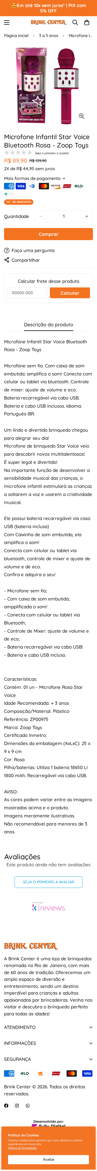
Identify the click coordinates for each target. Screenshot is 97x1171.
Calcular (70, 293)
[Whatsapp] (28, 1105)
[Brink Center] (49, 22)
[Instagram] (17, 1105)
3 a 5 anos (48, 35)
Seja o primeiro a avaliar (48, 882)
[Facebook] (6, 1105)
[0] (87, 22)
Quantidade (16, 216)
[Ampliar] (81, 116)
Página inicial (16, 35)
